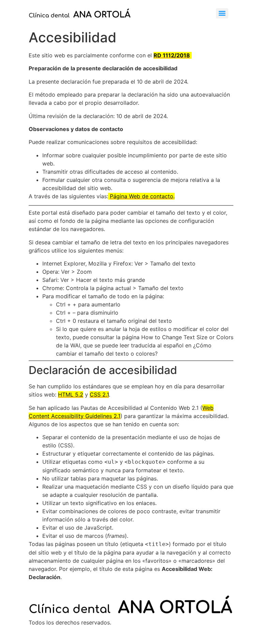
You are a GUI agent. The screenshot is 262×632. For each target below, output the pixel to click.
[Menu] (222, 13)
